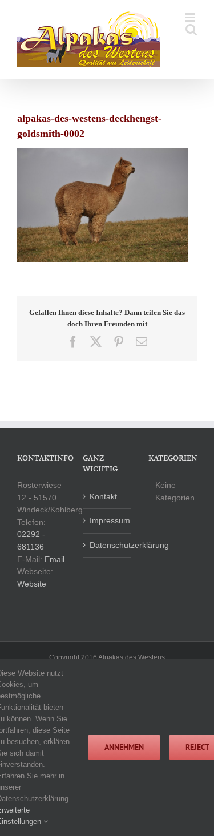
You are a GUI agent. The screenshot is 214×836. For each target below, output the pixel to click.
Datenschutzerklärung (108, 545)
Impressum (108, 520)
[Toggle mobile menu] (191, 17)
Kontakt (103, 496)
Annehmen (124, 747)
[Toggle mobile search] (191, 29)
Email (54, 559)
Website (31, 583)
